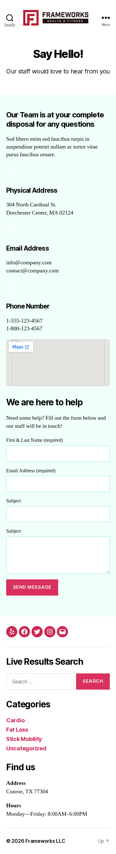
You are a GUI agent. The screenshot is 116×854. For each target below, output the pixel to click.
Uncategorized (26, 748)
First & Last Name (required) (34, 440)
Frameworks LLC (45, 841)
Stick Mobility (24, 739)
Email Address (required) (30, 471)
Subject (13, 501)
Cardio (15, 720)
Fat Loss (17, 729)
